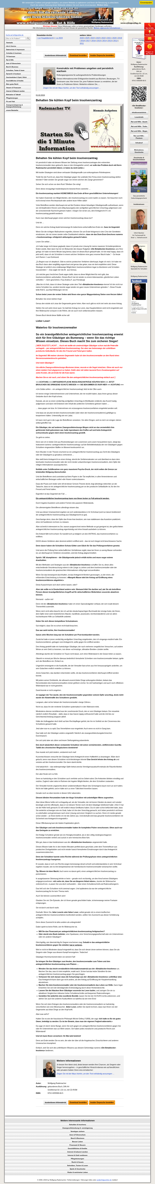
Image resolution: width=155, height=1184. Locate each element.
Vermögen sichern (78, 1131)
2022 (104, 38)
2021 (109, 38)
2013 (110, 41)
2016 (94, 41)
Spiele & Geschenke (77, 1169)
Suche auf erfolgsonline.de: (15, 35)
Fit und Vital (10, 101)
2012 (115, 41)
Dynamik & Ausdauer (13, 74)
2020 (114, 38)
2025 (87, 38)
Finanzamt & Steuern (77, 1145)
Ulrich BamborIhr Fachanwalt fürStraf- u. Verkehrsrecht (139, 235)
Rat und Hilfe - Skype (139, 131)
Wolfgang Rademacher (139, 276)
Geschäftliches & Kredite (14, 81)
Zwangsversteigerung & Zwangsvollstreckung (14, 106)
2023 (98, 38)
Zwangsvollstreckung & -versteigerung (77, 1128)
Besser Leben (77, 1142)
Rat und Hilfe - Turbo (139, 126)
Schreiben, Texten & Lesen (77, 1165)
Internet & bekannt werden (77, 1152)
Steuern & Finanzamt (13, 88)
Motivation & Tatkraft (13, 94)
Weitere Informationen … (108, 28)
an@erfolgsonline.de (104, 1180)
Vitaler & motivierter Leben (77, 1172)
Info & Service (11, 46)
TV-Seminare (10, 56)
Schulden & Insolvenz (14, 53)
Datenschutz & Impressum (15, 49)
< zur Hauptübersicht (45, 38)
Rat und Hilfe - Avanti (139, 122)
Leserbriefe (139, 117)
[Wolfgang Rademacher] (139, 313)
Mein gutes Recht (12, 84)
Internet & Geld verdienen (77, 1155)
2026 (82, 38)
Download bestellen (78, 55)
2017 (88, 41)
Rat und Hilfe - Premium (139, 137)
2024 (93, 38)
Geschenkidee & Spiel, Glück (16, 77)
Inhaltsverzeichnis (139, 112)
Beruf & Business (12, 67)
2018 (83, 41)
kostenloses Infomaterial (55, 55)
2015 (99, 41)
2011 (82, 43)
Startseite (9, 43)
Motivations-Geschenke (139, 151)
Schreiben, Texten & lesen (15, 70)
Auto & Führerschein (13, 63)
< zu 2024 (59, 38)
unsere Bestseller (12, 110)
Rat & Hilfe (10, 60)
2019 (120, 38)
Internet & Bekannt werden (15, 91)
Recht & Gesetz (78, 1162)
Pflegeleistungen (12, 98)
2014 (104, 41)
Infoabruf (139, 143)
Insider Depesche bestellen (102, 55)
